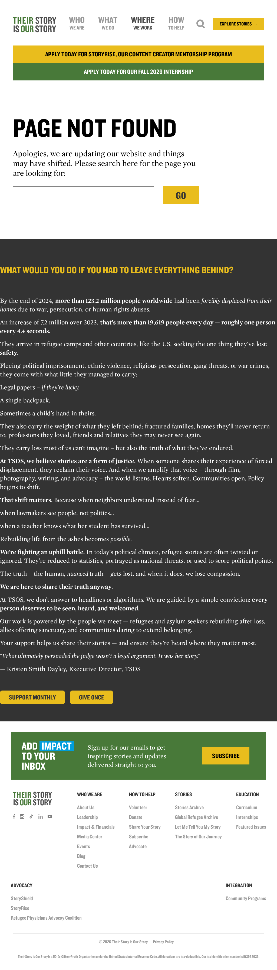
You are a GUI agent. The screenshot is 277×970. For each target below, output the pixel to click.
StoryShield (22, 898)
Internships (247, 817)
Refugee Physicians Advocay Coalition (46, 917)
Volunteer (138, 807)
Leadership (87, 817)
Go (181, 195)
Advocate (138, 846)
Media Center (89, 836)
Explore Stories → (239, 24)
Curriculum (246, 807)
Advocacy (21, 885)
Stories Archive (189, 807)
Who (77, 22)
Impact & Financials (96, 826)
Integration (239, 885)
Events (83, 846)
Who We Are (89, 794)
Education (247, 794)
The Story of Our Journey (198, 836)
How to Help (142, 794)
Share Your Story (145, 826)
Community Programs (246, 898)
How (176, 22)
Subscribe (138, 836)
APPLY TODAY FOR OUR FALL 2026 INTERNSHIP (138, 72)
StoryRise (20, 908)
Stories (183, 794)
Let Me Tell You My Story (198, 826)
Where (143, 22)
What (107, 22)
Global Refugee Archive (196, 817)
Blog (81, 856)
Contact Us (87, 865)
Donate (135, 817)
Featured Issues (251, 826)
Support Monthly (32, 697)
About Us (85, 807)
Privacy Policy (163, 941)
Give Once (91, 697)
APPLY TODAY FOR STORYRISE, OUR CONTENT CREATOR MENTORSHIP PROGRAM (138, 54)
